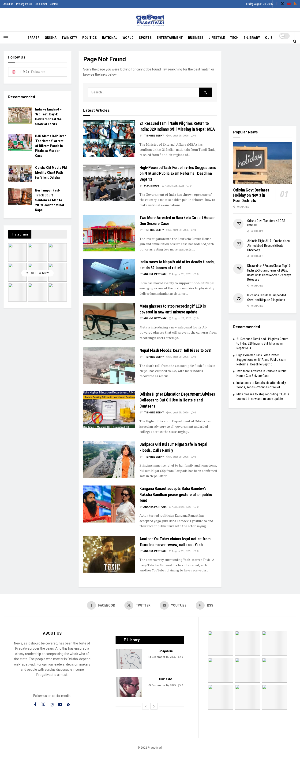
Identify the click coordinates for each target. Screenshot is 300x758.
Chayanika (165, 651)
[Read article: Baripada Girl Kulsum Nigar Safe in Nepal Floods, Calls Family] (109, 459)
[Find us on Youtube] (289, 4)
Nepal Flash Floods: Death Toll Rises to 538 (175, 350)
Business (195, 38)
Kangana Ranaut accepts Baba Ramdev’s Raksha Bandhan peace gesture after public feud (175, 494)
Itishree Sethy (153, 135)
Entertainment (170, 38)
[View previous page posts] (145, 706)
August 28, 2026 (178, 135)
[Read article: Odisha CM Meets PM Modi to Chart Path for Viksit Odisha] (20, 173)
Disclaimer (41, 4)
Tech (234, 38)
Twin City (69, 38)
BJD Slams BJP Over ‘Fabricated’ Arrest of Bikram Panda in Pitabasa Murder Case (50, 146)
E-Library (252, 38)
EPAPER (34, 38)
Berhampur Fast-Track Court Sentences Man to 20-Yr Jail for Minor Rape (49, 200)
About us (8, 4)
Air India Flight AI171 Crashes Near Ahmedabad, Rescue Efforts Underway (268, 245)
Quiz (269, 38)
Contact (54, 4)
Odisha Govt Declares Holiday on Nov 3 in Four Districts (251, 195)
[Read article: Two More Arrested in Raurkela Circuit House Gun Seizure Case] (109, 233)
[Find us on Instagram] (51, 704)
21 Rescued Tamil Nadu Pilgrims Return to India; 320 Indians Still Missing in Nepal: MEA (262, 343)
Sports (145, 38)
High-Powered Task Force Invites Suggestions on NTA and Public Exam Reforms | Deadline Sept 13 (177, 173)
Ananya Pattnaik (154, 274)
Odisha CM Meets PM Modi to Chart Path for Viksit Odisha (51, 173)
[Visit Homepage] (150, 20)
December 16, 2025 (163, 657)
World (128, 38)
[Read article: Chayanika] (130, 659)
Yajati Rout (151, 185)
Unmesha (165, 679)
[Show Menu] (6, 37)
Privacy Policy (24, 4)
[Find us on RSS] (295, 4)
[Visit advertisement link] (262, 85)
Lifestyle (217, 38)
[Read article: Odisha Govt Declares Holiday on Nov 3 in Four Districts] (262, 163)
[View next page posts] (154, 706)
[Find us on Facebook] (277, 4)
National (109, 38)
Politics (89, 38)
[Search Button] (294, 41)
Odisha (50, 38)
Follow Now (39, 273)
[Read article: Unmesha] (130, 687)
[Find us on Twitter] (282, 4)
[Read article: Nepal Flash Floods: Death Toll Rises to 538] (109, 365)
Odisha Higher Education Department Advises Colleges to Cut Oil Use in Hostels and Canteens (177, 400)
